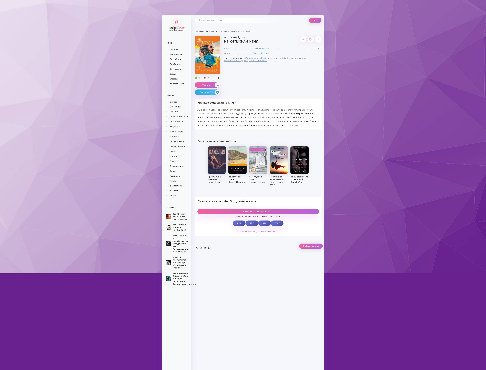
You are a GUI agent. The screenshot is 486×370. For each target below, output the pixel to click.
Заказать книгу (177, 84)
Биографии (176, 69)
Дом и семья (176, 121)
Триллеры (175, 176)
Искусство (175, 126)
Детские (174, 112)
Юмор (173, 195)
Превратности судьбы (236, 60)
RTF (264, 223)
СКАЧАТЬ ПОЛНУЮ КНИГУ (256, 211)
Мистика (174, 136)
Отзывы (174, 79)
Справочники (177, 166)
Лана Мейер (214, 182)
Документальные (179, 116)
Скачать (206, 85)
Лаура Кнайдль (261, 48)
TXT (252, 223)
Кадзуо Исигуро (236, 182)
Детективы (175, 107)
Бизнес (173, 102)
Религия (174, 156)
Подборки (175, 64)
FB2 (239, 223)
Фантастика (176, 186)
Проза (173, 151)
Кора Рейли (296, 182)
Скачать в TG (206, 92)
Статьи (173, 74)
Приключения (177, 146)
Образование (177, 141)
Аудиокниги (176, 54)
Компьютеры (176, 131)
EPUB (277, 223)
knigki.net (176, 24)
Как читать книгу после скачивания (258, 231)
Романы (174, 161)
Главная (174, 49)
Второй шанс (252, 58)
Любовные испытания (294, 58)
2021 (319, 48)
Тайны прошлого (258, 60)
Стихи (173, 171)
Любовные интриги (271, 58)
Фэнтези (174, 190)
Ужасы (173, 181)
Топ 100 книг (176, 59)
